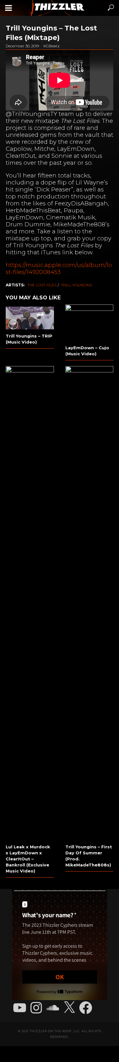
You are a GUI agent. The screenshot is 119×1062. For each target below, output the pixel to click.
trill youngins (76, 285)
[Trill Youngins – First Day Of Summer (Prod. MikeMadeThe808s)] (89, 604)
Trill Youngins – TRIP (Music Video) (29, 338)
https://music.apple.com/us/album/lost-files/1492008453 (59, 268)
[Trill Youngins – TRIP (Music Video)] (30, 317)
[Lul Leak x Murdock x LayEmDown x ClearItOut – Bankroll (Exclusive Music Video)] (30, 604)
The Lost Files (41, 285)
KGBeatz (51, 45)
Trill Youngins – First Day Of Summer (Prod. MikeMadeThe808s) (88, 855)
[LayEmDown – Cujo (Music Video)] (89, 323)
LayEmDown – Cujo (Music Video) (87, 350)
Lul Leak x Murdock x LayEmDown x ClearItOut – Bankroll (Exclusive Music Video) (28, 858)
